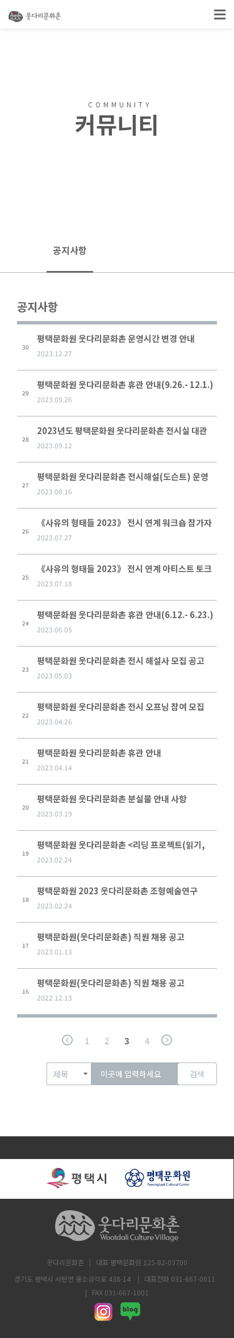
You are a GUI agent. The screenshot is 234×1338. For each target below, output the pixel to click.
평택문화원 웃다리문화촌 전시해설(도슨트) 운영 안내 (122, 479)
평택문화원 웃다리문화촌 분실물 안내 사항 (112, 799)
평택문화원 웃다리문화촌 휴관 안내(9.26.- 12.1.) (125, 384)
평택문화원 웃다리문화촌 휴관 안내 (99, 752)
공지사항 (70, 250)
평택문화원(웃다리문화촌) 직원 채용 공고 (111, 983)
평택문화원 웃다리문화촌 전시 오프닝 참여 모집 (120, 706)
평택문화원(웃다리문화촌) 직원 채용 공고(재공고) (111, 939)
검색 (197, 1073)
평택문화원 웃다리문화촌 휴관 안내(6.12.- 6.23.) (125, 614)
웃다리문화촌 (65, 1262)
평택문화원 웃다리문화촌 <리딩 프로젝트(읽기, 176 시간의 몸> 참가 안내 (121, 847)
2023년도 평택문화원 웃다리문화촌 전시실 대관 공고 (122, 433)
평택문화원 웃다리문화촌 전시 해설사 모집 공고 (120, 660)
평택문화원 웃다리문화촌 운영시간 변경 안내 (116, 338)
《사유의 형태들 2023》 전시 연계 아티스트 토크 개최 (124, 571)
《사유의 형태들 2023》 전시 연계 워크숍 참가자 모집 (124, 525)
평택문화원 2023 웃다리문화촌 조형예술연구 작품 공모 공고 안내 (117, 893)
